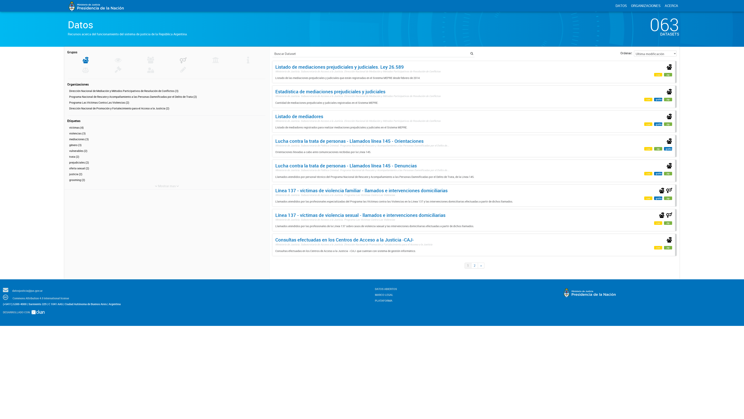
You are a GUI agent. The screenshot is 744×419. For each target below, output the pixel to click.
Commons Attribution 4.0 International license (41, 298)
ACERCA (671, 5)
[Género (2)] (183, 62)
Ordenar (625, 53)
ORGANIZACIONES (645, 5)
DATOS (621, 5)
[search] (471, 53)
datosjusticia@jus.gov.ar (27, 291)
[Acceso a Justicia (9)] (85, 62)
